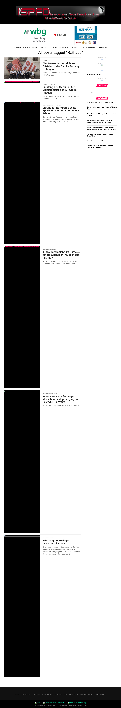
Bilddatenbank (47, 694)
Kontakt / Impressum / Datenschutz (93, 694)
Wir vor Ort (26, 694)
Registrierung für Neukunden (66, 694)
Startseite (17, 47)
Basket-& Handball (30, 47)
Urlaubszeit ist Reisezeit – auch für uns (100, 102)
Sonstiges (60, 52)
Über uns (36, 694)
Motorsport (75, 47)
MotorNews (63, 47)
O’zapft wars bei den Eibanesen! (98, 141)
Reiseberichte (103, 47)
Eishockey (43, 47)
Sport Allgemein (89, 47)
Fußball (53, 47)
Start (17, 694)
